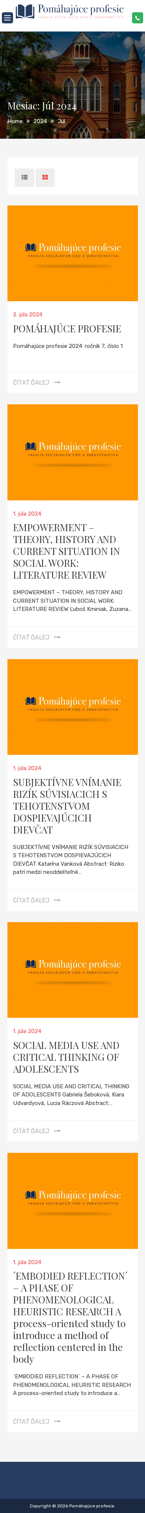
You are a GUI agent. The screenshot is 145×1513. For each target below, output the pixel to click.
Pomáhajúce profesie (91, 1506)
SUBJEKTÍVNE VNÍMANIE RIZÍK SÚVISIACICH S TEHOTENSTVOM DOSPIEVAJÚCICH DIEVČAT (67, 806)
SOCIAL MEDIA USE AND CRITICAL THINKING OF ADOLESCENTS (66, 1057)
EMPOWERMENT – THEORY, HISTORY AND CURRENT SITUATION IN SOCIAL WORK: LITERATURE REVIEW (66, 551)
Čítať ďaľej (31, 382)
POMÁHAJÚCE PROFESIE (67, 328)
